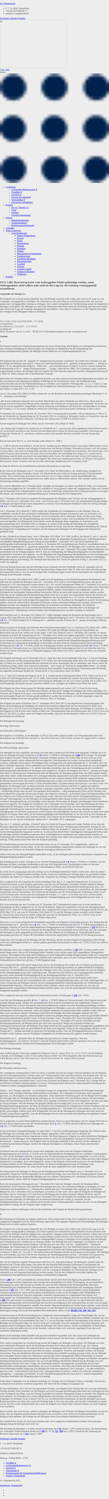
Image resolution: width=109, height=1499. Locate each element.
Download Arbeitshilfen (22, 202)
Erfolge (9, 218)
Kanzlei (9, 205)
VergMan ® (16, 192)
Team (13, 210)
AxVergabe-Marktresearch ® (24, 189)
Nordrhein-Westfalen (26, 259)
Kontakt (9, 276)
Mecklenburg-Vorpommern (29, 253)
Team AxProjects (13, 230)
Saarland (21, 264)
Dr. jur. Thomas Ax (20, 207)
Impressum (5, 1485)
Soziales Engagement (21, 215)
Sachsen (20, 266)
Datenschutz (16, 1485)
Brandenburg (23, 243)
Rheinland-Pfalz (24, 261)
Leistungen (11, 187)
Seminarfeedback (19, 223)
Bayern (20, 238)
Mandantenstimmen (20, 220)
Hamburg (21, 248)
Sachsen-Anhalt (24, 269)
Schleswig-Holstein (25, 271)
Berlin (20, 241)
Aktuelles (10, 228)
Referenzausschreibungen (22, 225)
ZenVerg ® (16, 194)
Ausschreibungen (19, 233)
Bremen (20, 246)
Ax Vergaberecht (7, 3)
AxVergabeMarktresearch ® (18, 1465)
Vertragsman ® (12, 1470)
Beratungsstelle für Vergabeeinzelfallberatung (26, 1473)
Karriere (15, 212)
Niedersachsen (23, 256)
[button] (54, 127)
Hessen (20, 251)
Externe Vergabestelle (21, 197)
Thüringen (21, 274)
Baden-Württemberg (26, 235)
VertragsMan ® (18, 200)
